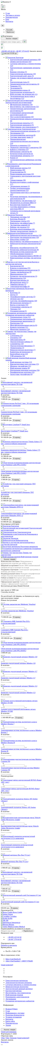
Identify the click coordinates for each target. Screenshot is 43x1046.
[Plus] (26, 389)
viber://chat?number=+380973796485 (19, 961)
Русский (9, 30)
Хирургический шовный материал (19, 989)
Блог (7, 19)
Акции (8, 1025)
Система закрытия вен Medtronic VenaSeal (17, 611)
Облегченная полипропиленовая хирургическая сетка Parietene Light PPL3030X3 (20, 650)
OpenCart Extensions (8, 1032)
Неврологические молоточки (17, 987)
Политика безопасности (15, 1015)
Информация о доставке (15, 1013)
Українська (10, 32)
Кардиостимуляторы (14, 991)
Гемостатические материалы (17, 980)
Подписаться (28, 931)
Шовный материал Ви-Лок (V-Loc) (14, 861)
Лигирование (11, 999)
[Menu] (2, 4)
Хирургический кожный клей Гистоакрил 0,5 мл (20, 902)
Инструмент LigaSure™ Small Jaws (14, 431)
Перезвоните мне (7, 943)
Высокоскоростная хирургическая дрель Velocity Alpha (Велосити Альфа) (20, 827)
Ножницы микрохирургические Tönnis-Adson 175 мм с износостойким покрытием (20, 451)
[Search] (25, 41)
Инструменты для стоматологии (18, 993)
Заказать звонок (36, 51)
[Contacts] (3, 6)
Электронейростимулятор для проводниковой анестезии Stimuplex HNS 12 (19, 514)
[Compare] (4, 461)
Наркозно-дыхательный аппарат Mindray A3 (18, 693)
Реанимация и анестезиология (17, 997)
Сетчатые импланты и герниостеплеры (21, 985)
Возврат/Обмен (12, 1009)
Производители (12, 17)
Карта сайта (10, 1021)
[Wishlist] (2, 461)
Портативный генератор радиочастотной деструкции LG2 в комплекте (17, 846)
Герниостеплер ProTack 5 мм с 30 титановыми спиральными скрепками (19, 413)
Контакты (9, 21)
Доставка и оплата (13, 15)
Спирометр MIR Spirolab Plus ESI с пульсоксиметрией (14, 631)
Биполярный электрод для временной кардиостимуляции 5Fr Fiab (16, 392)
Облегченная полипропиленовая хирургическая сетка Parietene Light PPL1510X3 (20, 472)
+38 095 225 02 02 (8, 51)
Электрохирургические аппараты (19, 983)
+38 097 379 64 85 (22, 51)
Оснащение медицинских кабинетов (20, 1001)
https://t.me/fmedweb (13, 959)
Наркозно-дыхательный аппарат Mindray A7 (18, 678)
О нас (8, 13)
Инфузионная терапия (14, 995)
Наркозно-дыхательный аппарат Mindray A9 (18, 663)
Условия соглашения (14, 1017)
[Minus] (2, 389)
